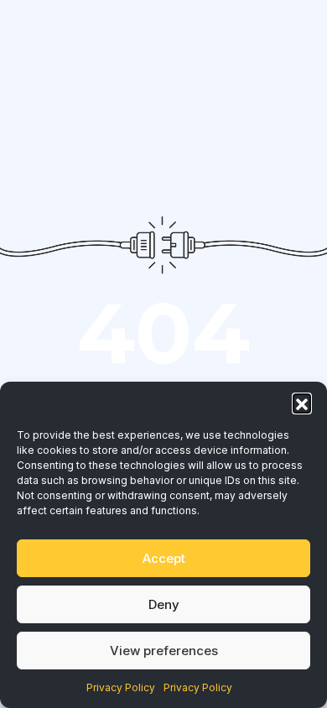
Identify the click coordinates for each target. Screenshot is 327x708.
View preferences (164, 651)
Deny (163, 604)
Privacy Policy (120, 687)
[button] (301, 402)
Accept (164, 558)
